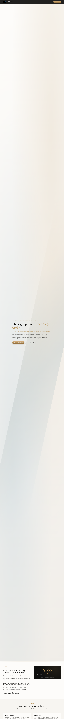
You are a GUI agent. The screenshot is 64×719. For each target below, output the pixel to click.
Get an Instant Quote (18, 342)
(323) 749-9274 (31, 342)
